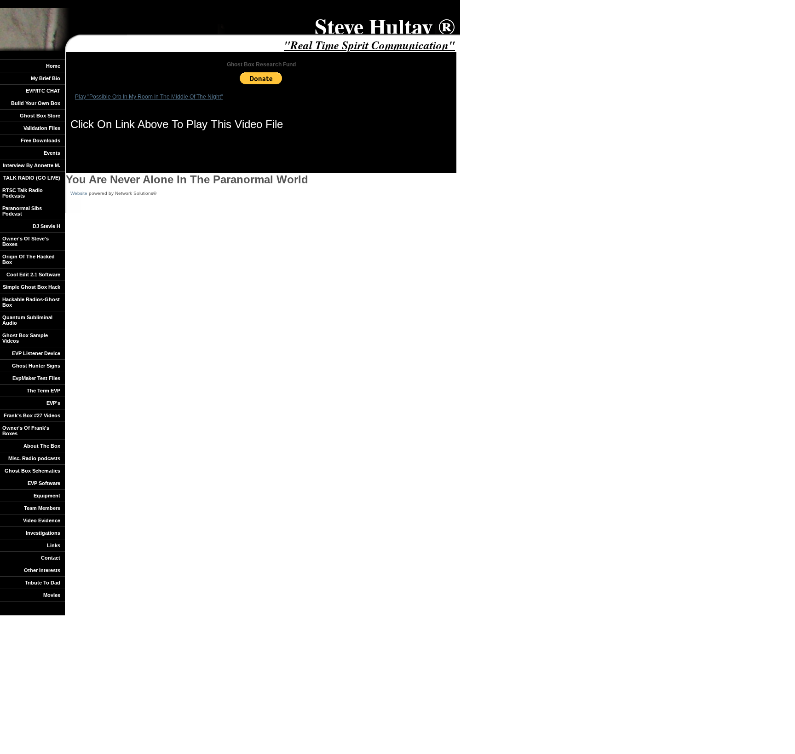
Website (78, 193)
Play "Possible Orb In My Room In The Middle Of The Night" (149, 97)
